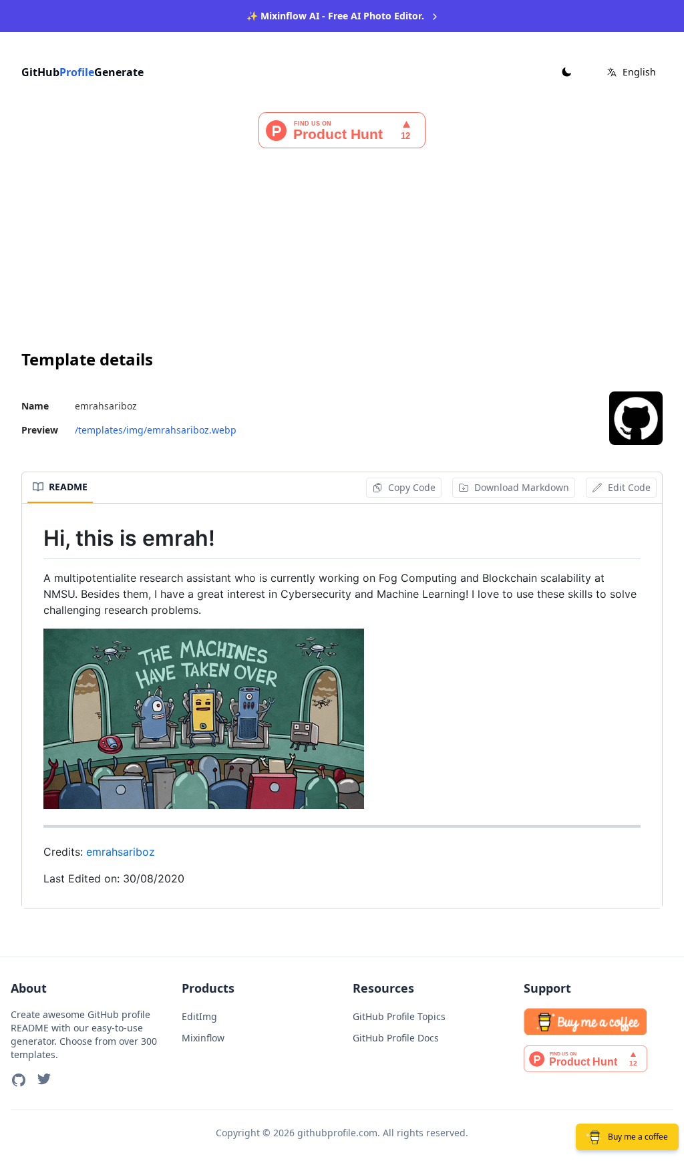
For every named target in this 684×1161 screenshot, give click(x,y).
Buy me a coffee (638, 1136)
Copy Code (412, 487)
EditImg (199, 1016)
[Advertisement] (342, 248)
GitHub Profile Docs (396, 1037)
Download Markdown (521, 487)
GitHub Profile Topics (399, 1016)
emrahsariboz (120, 851)
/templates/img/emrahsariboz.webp (155, 430)
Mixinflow (203, 1037)
